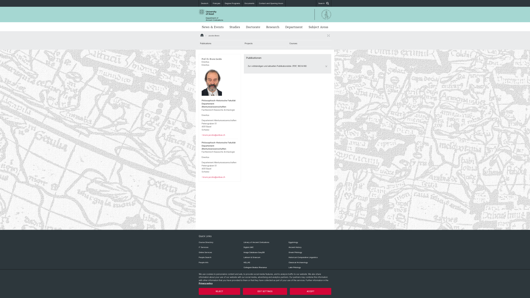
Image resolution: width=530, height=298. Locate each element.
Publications (205, 43)
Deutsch (204, 3)
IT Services (203, 247)
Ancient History (295, 247)
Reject (219, 291)
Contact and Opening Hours (271, 3)
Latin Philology (295, 267)
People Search (205, 257)
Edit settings (265, 291)
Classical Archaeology (298, 262)
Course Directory (206, 242)
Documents (249, 3)
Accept (310, 291)
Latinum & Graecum (252, 257)
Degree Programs (232, 3)
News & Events (213, 27)
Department (294, 27)
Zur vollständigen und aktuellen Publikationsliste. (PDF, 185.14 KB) (277, 66)
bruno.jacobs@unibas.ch (214, 135)
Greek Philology (295, 252)
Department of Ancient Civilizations (214, 19)
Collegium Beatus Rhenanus (255, 267)
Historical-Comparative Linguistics (303, 257)
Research (272, 27)
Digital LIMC (249, 247)
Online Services (205, 252)
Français (216, 3)
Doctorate (253, 27)
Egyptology (293, 242)
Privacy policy (206, 283)
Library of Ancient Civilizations (256, 242)
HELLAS (247, 262)
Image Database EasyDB (254, 252)
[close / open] (328, 35)
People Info (203, 262)
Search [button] (321, 3)
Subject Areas (318, 27)
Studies (235, 27)
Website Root (202, 35)
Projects (249, 43)
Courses (293, 43)
